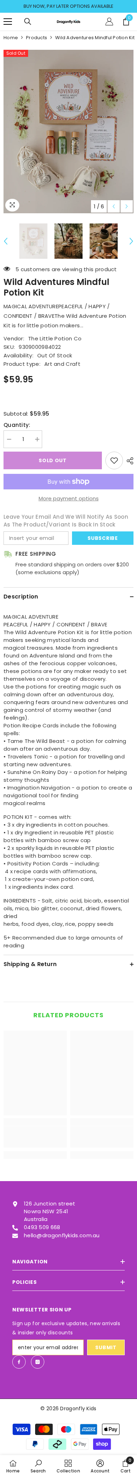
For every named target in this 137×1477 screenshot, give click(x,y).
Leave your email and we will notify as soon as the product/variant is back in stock (66, 520)
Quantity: (17, 425)
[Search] (28, 21)
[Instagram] (37, 1362)
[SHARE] (128, 460)
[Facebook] (19, 1362)
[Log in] (109, 21)
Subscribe (102, 538)
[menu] (8, 21)
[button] (113, 206)
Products (36, 37)
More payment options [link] (69, 498)
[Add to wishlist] (114, 460)
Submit (105, 1347)
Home (11, 37)
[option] (68, 6)
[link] (35, 1137)
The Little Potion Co (54, 338)
